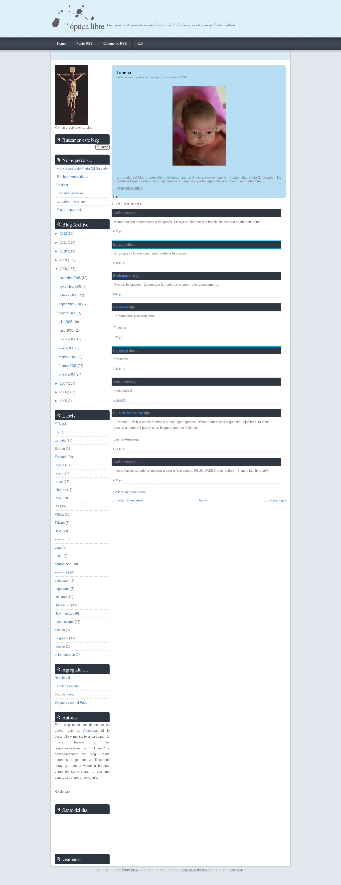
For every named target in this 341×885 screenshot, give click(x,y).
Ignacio (119, 244)
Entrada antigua (275, 500)
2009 (64, 260)
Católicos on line (67, 686)
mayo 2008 (67, 339)
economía (62, 572)
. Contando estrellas (69, 193)
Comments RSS (115, 43)
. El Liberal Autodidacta (71, 177)
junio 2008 (66, 330)
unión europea (65, 655)
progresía (61, 638)
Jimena (124, 72)
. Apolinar (61, 185)
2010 (64, 251)
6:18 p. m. (119, 448)
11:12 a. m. (119, 399)
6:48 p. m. (119, 294)
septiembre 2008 (71, 304)
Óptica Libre (87, 25)
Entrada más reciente (127, 500)
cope (58, 547)
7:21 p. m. (119, 337)
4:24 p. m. (119, 480)
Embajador (122, 275)
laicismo (61, 597)
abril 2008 (66, 348)
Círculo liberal (64, 694)
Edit (140, 43)
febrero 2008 (68, 366)
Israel (59, 481)
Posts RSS (84, 43)
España (60, 440)
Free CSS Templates (194, 870)
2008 (64, 269)
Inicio (203, 500)
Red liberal (62, 678)
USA (58, 531)
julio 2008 (66, 322)
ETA (58, 424)
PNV (58, 498)
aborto (59, 539)
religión (60, 646)
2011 (64, 242)
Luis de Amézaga (128, 413)
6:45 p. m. (119, 262)
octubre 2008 (68, 295)
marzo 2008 (68, 357)
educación (62, 580)
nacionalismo (64, 622)
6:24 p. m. (119, 231)
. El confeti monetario (70, 201)
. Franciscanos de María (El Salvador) (82, 168)
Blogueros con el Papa (71, 702)
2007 (64, 383)
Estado (60, 448)
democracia (63, 564)
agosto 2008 (68, 313)
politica (60, 630)
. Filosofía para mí (68, 210)
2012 (64, 233)
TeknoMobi (236, 870)
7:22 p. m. (119, 368)
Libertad (60, 490)
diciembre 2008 (70, 278)
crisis (58, 556)
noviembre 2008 (71, 286)
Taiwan (60, 523)
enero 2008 (67, 374)
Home (61, 43)
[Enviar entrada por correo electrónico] (115, 196)
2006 (64, 392)
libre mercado (64, 613)
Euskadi (60, 457)
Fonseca (120, 307)
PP (57, 506)
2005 (64, 401)
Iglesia (59, 465)
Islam (59, 473)
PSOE (59, 514)
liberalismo (62, 605)
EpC (58, 432)
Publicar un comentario (128, 492)
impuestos (62, 589)
